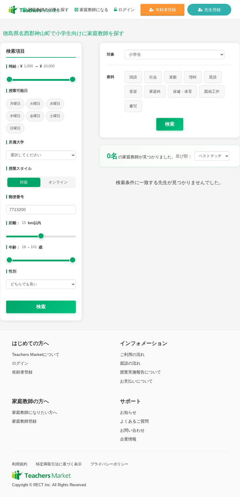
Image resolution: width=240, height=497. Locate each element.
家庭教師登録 (24, 421)
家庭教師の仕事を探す (48, 9)
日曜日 (15, 128)
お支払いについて (136, 381)
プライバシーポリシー (109, 464)
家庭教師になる (94, 9)
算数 (173, 77)
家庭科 (155, 91)
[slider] (9, 79)
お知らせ (128, 412)
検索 (41, 306)
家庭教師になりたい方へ (34, 412)
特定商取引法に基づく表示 (59, 464)
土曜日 (55, 116)
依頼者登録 (165, 9)
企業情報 (128, 439)
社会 (153, 77)
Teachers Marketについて (35, 354)
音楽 (133, 91)
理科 (193, 77)
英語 (213, 77)
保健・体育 (182, 91)
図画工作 (212, 91)
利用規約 (19, 464)
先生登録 (212, 9)
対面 (24, 182)
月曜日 (15, 104)
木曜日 (15, 116)
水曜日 (55, 104)
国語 (133, 77)
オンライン (58, 182)
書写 (133, 106)
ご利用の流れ (132, 354)
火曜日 (35, 104)
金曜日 (35, 116)
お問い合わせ (132, 430)
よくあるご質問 (134, 421)
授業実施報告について (140, 372)
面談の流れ (130, 363)
